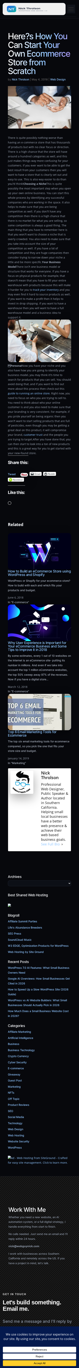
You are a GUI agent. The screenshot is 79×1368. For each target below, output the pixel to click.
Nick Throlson (20, 79)
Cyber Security (17, 1062)
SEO (10, 1111)
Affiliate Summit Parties (22, 921)
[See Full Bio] (62, 844)
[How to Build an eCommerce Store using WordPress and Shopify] (39, 567)
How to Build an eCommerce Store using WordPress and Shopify (39, 573)
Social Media (16, 1117)
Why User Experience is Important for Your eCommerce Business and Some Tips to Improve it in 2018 (37, 646)
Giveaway (14, 1074)
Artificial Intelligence (20, 1038)
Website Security (18, 1141)
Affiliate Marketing (19, 1031)
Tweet (12, 473)
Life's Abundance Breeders (25, 927)
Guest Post (15, 1080)
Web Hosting (16, 1135)
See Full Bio (50, 844)
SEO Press (14, 933)
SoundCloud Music (20, 939)
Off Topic (14, 1098)
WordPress (15, 1147)
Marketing (14, 1086)
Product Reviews (18, 1104)
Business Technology (21, 1050)
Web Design (58, 79)
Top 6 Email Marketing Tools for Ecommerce (32, 733)
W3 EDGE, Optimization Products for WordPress (38, 945)
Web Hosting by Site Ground (26, 952)
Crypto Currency (18, 1056)
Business (13, 1044)
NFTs (11, 1092)
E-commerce (16, 1068)
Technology (15, 1123)
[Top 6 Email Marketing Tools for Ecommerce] (39, 728)
